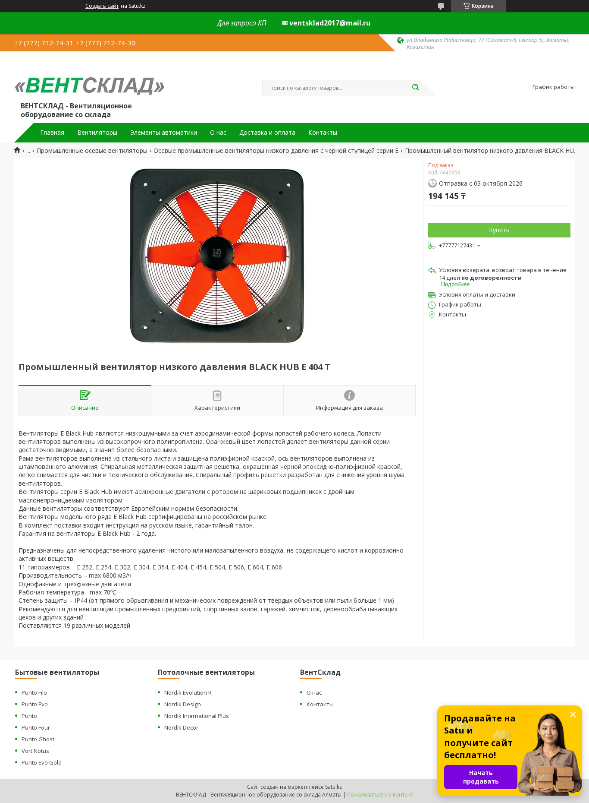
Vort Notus (35, 751)
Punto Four (36, 727)
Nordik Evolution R (188, 692)
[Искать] (415, 87)
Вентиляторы (97, 133)
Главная (52, 133)
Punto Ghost (38, 739)
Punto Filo (34, 692)
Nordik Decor (181, 727)
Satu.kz (333, 786)
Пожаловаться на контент (380, 794)
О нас (218, 133)
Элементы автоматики (163, 133)
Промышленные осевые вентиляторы (92, 151)
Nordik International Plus (196, 716)
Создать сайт (102, 6)
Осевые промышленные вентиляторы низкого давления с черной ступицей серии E (276, 151)
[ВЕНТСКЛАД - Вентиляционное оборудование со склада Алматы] (89, 78)
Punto (29, 716)
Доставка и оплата (267, 133)
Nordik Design (182, 704)
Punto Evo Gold (42, 762)
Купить (499, 230)
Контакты (322, 133)
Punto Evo (35, 704)
